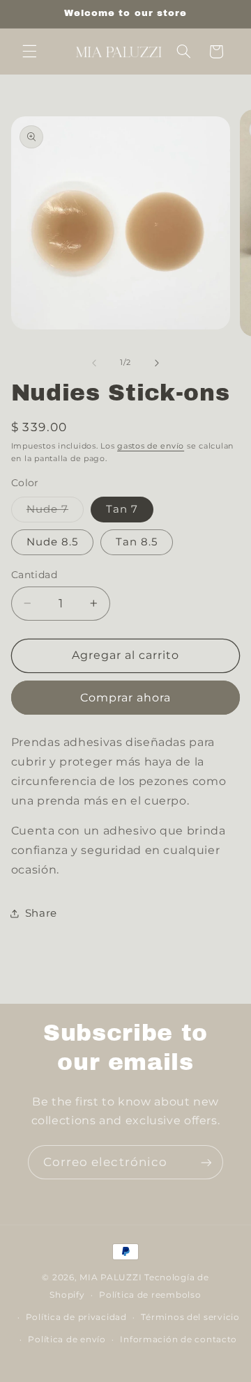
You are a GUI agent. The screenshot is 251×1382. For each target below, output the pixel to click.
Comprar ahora (126, 697)
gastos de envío (150, 446)
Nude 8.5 (52, 542)
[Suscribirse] (206, 1162)
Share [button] (41, 913)
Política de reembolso (150, 1295)
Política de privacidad (76, 1317)
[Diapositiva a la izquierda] (94, 363)
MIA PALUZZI (110, 1277)
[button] (29, 52)
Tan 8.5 (137, 542)
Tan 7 (122, 509)
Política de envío (67, 1339)
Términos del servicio (190, 1317)
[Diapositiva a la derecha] (157, 363)
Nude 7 (55, 512)
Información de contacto (178, 1339)
